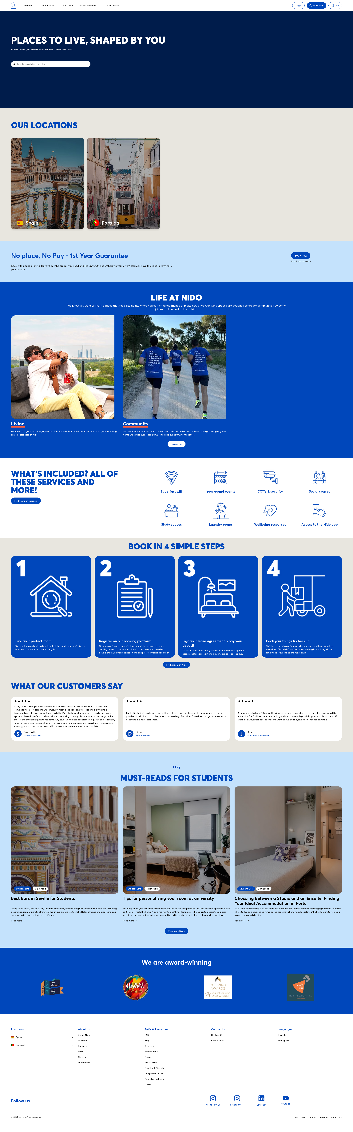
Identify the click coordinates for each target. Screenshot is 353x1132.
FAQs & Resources (88, 5)
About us (46, 5)
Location (27, 5)
